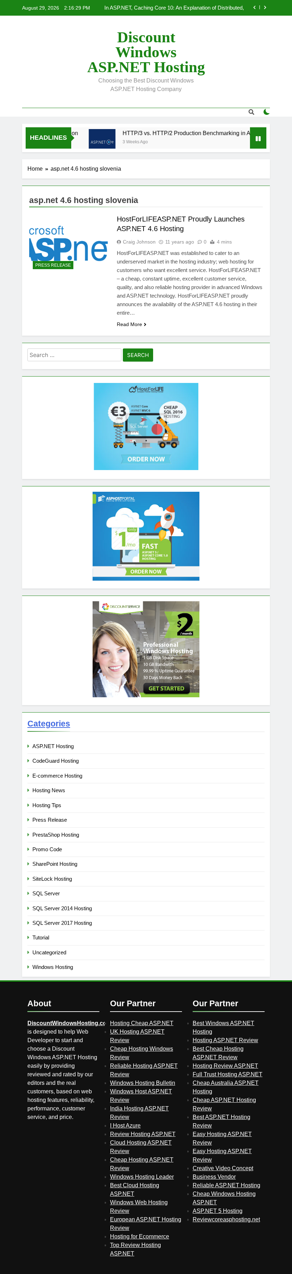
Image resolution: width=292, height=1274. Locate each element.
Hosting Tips (46, 805)
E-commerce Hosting (57, 776)
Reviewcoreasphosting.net (226, 1219)
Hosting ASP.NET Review (225, 1040)
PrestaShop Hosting (55, 835)
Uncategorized (49, 952)
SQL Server (46, 893)
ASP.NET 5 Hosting (218, 1211)
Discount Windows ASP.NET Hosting (146, 52)
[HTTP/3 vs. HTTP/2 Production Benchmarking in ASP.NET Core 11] (90, 142)
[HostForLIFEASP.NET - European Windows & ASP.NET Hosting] (146, 469)
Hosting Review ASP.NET (225, 1066)
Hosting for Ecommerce (139, 1236)
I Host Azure (125, 1126)
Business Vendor (214, 1177)
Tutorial (40, 937)
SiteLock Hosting (52, 879)
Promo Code (47, 849)
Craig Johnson (139, 242)
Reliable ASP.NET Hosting (226, 1185)
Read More (129, 324)
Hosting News (48, 790)
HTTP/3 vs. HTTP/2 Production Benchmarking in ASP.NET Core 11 (195, 133)
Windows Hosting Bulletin (142, 1083)
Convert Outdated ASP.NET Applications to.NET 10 (184, 8)
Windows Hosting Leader (142, 1177)
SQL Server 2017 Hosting (62, 923)
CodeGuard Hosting (55, 761)
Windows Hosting (52, 967)
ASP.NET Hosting (53, 746)
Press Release (53, 265)
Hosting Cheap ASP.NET (141, 1023)
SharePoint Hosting (54, 864)
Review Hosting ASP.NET (143, 1134)
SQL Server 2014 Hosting (62, 908)
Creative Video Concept (223, 1168)
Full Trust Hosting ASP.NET (227, 1074)
